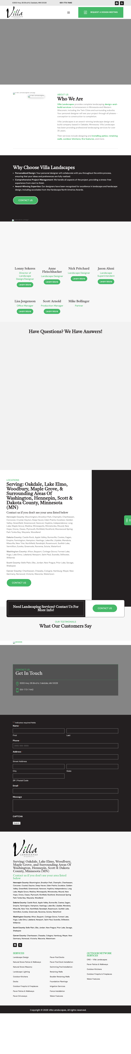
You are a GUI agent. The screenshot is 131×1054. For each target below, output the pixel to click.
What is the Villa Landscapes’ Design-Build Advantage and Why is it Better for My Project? (53, 445)
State (69, 771)
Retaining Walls (56, 972)
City (15, 771)
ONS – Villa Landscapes (97, 959)
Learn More (25, 284)
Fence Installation (57, 991)
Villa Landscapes (65, 104)
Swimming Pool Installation (61, 967)
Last (68, 735)
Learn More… (15, 383)
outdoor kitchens (72, 139)
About (22, 450)
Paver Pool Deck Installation (61, 962)
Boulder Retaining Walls (60, 976)
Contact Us (25, 200)
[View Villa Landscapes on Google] (122, 3)
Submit (16, 823)
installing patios (100, 135)
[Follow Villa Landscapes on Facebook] (117, 3)
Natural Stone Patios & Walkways (27, 962)
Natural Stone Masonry (22, 967)
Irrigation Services (57, 986)
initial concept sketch (48, 353)
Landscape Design (21, 957)
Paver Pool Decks (57, 957)
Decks (15, 981)
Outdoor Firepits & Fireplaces (25, 986)
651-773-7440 (26, 689)
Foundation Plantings (59, 981)
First (15, 735)
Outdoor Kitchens (20, 976)
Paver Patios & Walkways (23, 991)
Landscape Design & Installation (40, 450)
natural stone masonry (92, 365)
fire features (88, 139)
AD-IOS (94, 1010)
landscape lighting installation (86, 368)
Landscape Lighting (21, 972)
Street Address (20, 761)
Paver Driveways (20, 996)
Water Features (56, 996)
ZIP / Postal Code (20, 780)
